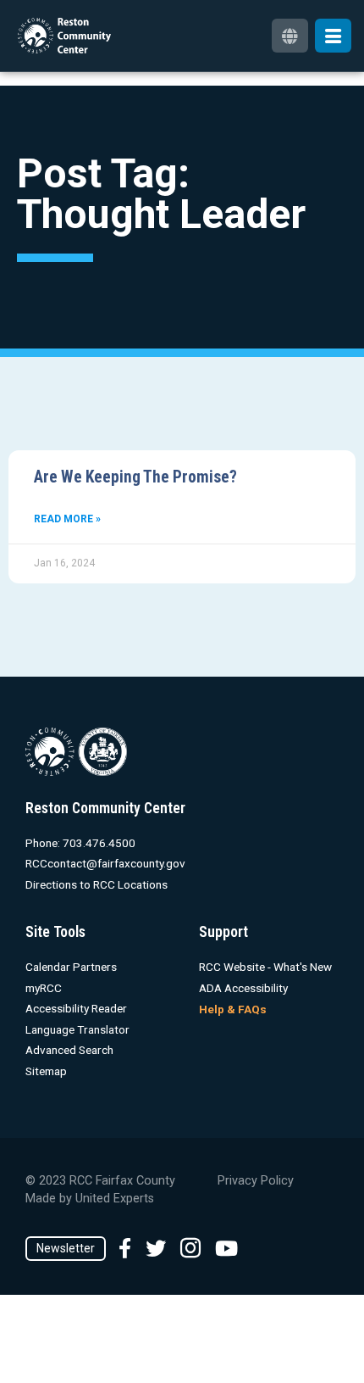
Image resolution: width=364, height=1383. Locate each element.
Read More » (67, 519)
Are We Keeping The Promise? (135, 477)
